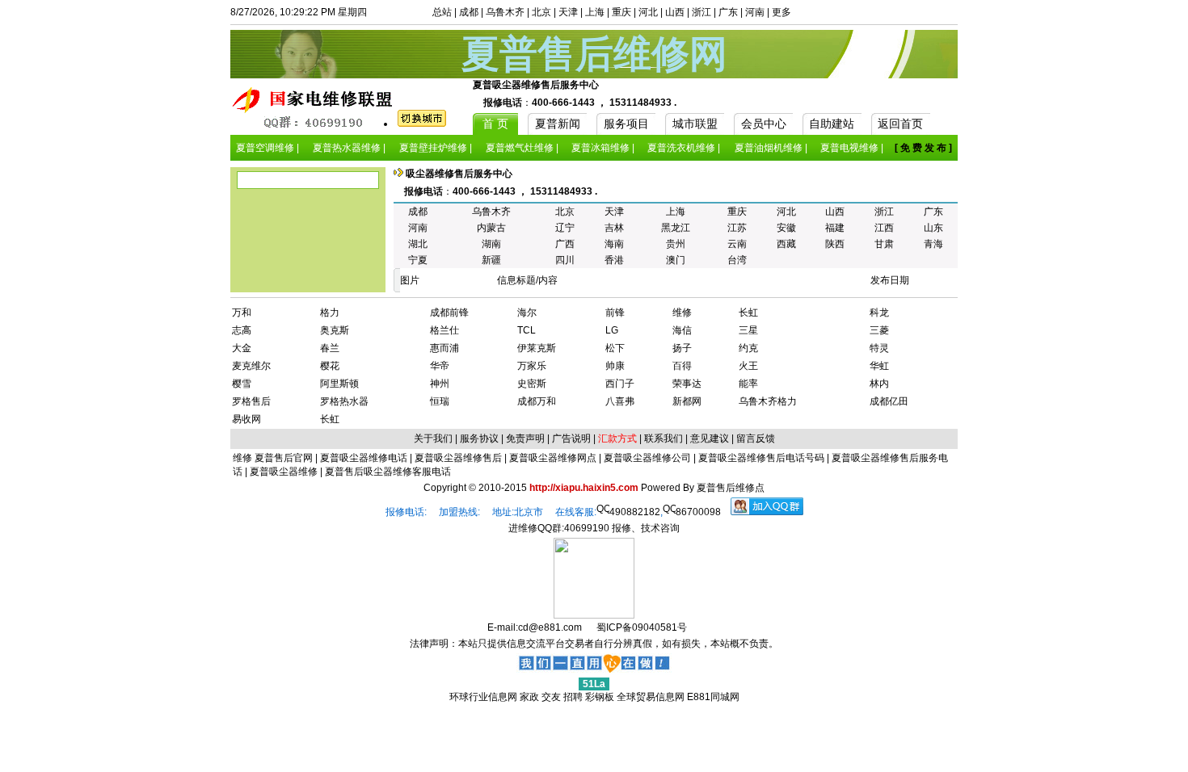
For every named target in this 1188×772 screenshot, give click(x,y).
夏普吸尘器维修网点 (551, 458)
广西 (565, 244)
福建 (835, 227)
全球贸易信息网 (651, 697)
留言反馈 (755, 438)
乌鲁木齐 (505, 12)
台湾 (737, 260)
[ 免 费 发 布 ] (923, 147)
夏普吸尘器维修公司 (646, 458)
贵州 (675, 244)
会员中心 (763, 123)
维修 (244, 458)
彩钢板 (599, 697)
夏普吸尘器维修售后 (457, 458)
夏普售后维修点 (731, 487)
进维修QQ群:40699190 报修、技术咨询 (594, 528)
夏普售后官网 (284, 458)
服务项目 (626, 123)
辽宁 (565, 227)
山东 (933, 227)
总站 (442, 12)
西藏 (786, 244)
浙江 (701, 12)
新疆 (491, 260)
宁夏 (418, 260)
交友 (551, 697)
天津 (568, 12)
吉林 (614, 227)
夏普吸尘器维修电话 (362, 458)
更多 (781, 12)
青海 (933, 244)
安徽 (786, 227)
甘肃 (884, 244)
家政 (529, 697)
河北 (648, 12)
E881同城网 (713, 697)
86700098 (698, 512)
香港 (614, 260)
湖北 (418, 244)
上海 (595, 12)
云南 (737, 244)
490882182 (634, 512)
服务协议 (479, 438)
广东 (728, 12)
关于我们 (433, 438)
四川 (565, 260)
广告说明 (571, 438)
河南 (755, 12)
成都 (468, 12)
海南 (614, 244)
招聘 (573, 697)
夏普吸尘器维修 (282, 471)
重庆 (621, 12)
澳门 (675, 260)
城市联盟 (695, 123)
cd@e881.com (550, 627)
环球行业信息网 (483, 697)
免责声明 (525, 438)
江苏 (737, 227)
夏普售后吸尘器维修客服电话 (386, 471)
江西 (884, 227)
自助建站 (831, 123)
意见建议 (709, 438)
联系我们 (663, 438)
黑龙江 (675, 227)
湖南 (491, 244)
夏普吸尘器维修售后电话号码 (760, 458)
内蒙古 (491, 227)
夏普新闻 (557, 123)
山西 (675, 12)
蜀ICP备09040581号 (641, 627)
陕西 (835, 244)
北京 (541, 12)
